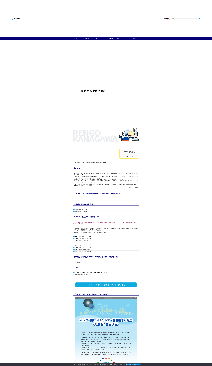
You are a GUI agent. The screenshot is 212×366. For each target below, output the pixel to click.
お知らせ (96, 38)
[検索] (199, 18)
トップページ (77, 38)
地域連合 (119, 38)
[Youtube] (169, 19)
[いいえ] (210, 364)
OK (126, 364)
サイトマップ (127, 38)
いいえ (130, 364)
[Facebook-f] (165, 19)
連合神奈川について (87, 38)
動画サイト (135, 38)
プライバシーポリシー (136, 364)
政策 (103, 38)
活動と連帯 (111, 38)
